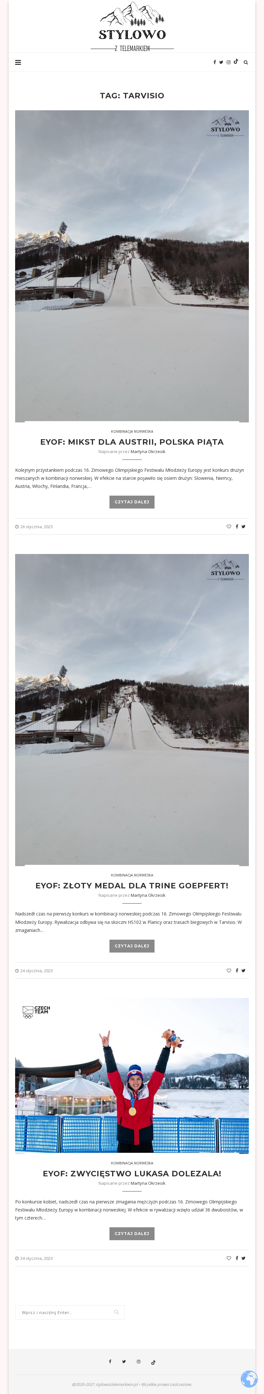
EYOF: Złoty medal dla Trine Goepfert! (132, 885)
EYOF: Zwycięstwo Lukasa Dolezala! (132, 1173)
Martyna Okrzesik (148, 451)
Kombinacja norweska (132, 431)
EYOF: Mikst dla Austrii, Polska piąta (132, 442)
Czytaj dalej (132, 501)
